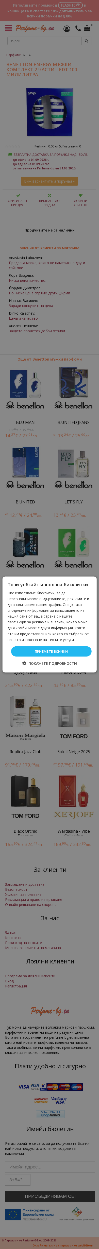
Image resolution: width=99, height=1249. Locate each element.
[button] (49, 663)
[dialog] (50, 624)
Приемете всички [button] (51, 651)
